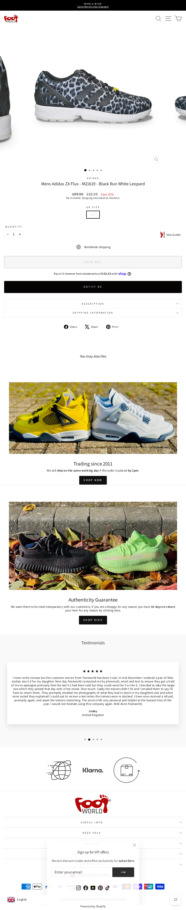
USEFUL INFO (92, 822)
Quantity (13, 226)
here (117, 610)
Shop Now (93, 480)
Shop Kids (93, 620)
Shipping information (93, 312)
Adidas (93, 178)
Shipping (87, 198)
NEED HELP (92, 832)
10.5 (93, 215)
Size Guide (172, 235)
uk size (93, 207)
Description (93, 303)
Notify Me (93, 286)
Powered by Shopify (93, 906)
